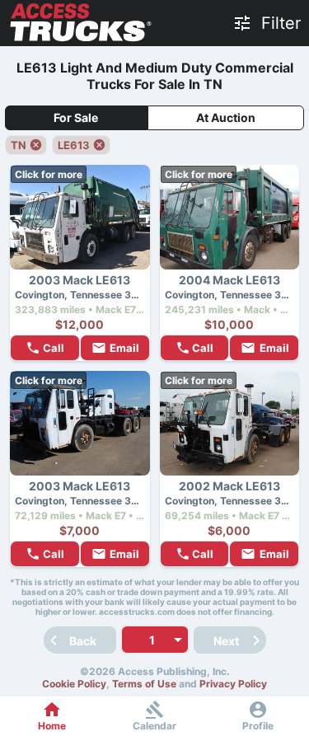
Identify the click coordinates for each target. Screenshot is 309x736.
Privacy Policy (233, 683)
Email (124, 347)
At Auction (225, 117)
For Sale (76, 117)
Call (53, 347)
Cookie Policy (74, 683)
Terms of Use (144, 683)
